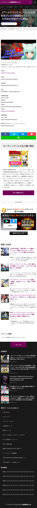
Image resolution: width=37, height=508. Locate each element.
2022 (4, 490)
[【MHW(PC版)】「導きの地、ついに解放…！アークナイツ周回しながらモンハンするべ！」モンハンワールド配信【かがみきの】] (5, 252)
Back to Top (18, 344)
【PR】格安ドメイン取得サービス (11, 462)
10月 (27, 476)
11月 (29, 476)
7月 (20, 471)
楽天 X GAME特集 (7, 444)
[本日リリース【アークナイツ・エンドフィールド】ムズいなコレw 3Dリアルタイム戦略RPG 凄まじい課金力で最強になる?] (5, 316)
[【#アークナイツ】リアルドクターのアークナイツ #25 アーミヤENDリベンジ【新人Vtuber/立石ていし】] (5, 298)
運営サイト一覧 (7, 430)
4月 (13, 471)
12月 (32, 476)
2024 (4, 481)
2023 (4, 485)
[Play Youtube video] (18, 50)
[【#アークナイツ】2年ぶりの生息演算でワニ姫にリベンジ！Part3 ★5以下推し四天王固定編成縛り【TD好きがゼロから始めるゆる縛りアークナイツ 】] (5, 369)
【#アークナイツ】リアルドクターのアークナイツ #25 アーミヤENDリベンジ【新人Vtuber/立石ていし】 (23, 297)
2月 (9, 471)
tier (16, 6)
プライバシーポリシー (8, 421)
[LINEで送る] (18, 138)
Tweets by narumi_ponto (8, 73)
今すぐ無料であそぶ (18, 192)
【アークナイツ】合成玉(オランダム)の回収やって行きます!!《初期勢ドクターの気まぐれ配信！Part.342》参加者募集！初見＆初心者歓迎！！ (22, 398)
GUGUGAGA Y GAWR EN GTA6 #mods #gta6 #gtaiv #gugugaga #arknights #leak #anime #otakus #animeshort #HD (21, 378)
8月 (22, 471)
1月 (7, 471)
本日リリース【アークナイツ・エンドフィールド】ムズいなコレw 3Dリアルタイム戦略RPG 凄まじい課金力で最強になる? (22, 314)
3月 (11, 471)
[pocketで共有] (31, 134)
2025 (4, 476)
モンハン (13, 23)
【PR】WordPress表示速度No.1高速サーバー (14, 457)
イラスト (33, 6)
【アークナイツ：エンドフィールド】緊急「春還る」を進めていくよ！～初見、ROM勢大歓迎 (22, 281)
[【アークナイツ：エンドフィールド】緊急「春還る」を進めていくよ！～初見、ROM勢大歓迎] (5, 283)
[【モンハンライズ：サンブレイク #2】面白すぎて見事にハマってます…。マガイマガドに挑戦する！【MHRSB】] (5, 267)
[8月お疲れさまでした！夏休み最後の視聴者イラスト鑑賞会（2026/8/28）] (5, 390)
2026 (4, 471)
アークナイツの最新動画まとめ (23, 504)
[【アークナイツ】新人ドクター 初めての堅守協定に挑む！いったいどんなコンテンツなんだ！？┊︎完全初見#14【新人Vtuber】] (5, 359)
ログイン (16, 337)
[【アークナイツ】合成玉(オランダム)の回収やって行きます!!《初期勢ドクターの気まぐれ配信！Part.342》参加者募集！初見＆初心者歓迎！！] (5, 400)
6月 (18, 471)
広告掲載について (7, 426)
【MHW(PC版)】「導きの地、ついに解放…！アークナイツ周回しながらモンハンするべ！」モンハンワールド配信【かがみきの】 (23, 250)
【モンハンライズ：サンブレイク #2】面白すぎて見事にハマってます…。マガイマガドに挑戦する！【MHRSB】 (23, 266)
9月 (24, 476)
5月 (16, 471)
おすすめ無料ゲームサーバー (10, 439)
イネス (27, 6)
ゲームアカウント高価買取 (10, 453)
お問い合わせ (6, 412)
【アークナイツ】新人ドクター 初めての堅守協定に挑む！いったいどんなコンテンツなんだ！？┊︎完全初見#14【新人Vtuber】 (23, 357)
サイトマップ (6, 416)
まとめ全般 (9, 6)
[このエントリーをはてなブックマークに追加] (22, 134)
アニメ (21, 6)
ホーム (2, 6)
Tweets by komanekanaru (8, 111)
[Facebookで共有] (5, 134)
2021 (4, 494)
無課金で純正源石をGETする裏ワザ (12, 448)
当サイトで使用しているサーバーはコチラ (14, 435)
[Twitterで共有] (14, 134)
